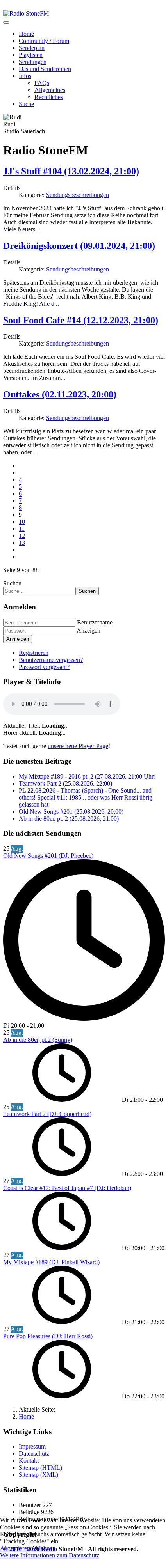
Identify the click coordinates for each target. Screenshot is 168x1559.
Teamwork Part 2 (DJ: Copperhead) (47, 1113)
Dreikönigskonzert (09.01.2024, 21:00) (79, 246)
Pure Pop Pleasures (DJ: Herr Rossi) (48, 1336)
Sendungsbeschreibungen (77, 195)
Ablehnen (43, 1548)
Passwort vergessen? (44, 666)
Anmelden (17, 639)
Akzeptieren (15, 1548)
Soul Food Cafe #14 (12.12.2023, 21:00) (80, 320)
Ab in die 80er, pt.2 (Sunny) (37, 1039)
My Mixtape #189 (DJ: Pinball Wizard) (51, 1262)
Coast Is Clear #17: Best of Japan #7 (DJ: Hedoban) (67, 1188)
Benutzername (95, 622)
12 (22, 535)
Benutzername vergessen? (51, 659)
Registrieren (33, 652)
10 (22, 521)
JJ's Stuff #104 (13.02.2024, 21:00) (71, 171)
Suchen (12, 583)
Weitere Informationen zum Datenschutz (49, 1555)
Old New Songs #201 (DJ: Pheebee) (48, 855)
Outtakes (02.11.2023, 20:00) (59, 394)
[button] (25, 76)
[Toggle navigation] (6, 22)
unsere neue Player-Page (78, 746)
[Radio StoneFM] (26, 13)
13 (22, 542)
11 (22, 528)
